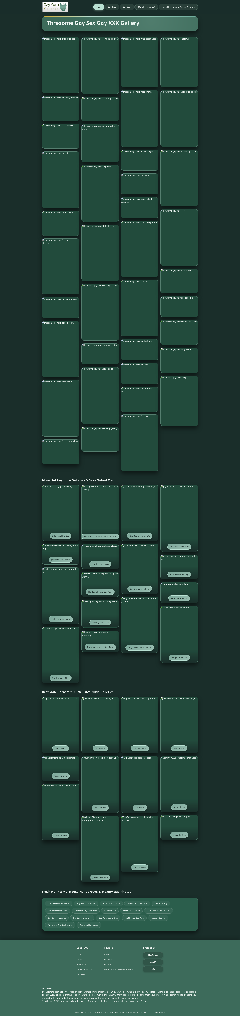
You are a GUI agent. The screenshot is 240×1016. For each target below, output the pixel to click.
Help (79, 954)
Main (98, 7)
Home (106, 954)
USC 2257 (81, 974)
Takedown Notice (84, 969)
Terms (79, 959)
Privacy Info (82, 964)
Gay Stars (127, 7)
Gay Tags (112, 7)
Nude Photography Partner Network (178, 7)
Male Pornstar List (146, 7)
